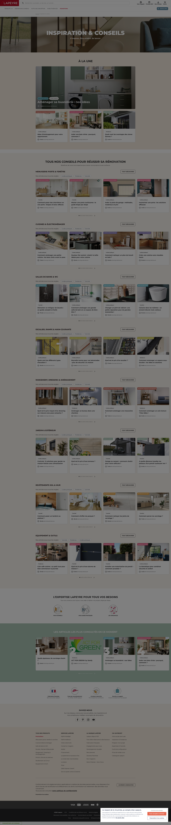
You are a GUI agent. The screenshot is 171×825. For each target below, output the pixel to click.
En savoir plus (120, 817)
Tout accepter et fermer (156, 813)
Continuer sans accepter (157, 810)
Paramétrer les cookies (157, 818)
